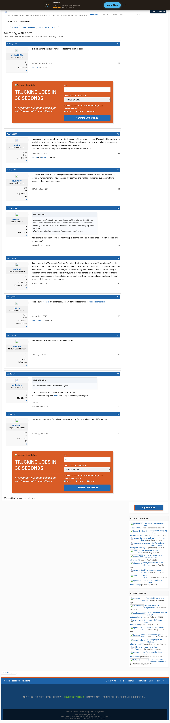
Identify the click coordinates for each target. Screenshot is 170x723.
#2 (118, 134)
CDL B (80, 112)
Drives (144, 575)
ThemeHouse (100, 718)
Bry (137, 649)
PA (26, 196)
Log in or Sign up (158, 11)
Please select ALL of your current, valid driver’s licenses (83, 107)
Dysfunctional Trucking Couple (152, 627)
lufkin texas (22, 362)
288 (25, 188)
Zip (65, 85)
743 (25, 276)
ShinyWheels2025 (137, 644)
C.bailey (143, 540)
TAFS (56, 395)
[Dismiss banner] (125, 5)
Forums (94, 14)
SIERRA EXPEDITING (152, 605)
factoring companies (96, 302)
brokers (46, 302)
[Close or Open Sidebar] (159, 27)
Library (57, 697)
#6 (118, 297)
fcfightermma (149, 608)
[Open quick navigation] (162, 27)
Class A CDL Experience (75, 95)
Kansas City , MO (20, 285)
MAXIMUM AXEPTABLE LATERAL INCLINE (153, 557)
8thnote (35, 157)
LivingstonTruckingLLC (139, 548)
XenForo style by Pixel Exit (85, 715)
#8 (118, 374)
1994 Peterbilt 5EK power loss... (153, 598)
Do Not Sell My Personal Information (124, 697)
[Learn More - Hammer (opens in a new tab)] (85, 5)
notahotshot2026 (136, 617)
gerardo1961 (135, 528)
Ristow (17, 308)
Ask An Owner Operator (24, 37)
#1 (118, 44)
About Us (28, 697)
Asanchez (145, 600)
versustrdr (17, 219)
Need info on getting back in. (152, 570)
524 (25, 354)
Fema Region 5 (21, 324)
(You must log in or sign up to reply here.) (19, 498)
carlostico (17, 385)
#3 (118, 170)
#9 (118, 414)
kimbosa (35, 67)
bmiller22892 (47, 37)
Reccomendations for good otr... (153, 635)
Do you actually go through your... (152, 538)
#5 (118, 258)
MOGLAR (17, 269)
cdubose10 (147, 565)
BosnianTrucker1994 (138, 535)
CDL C (92, 112)
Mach (140, 553)
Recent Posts (25, 21)
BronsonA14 (135, 657)
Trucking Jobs (109, 14)
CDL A (68, 112)
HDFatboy (17, 181)
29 (26, 227)
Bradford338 (135, 624)
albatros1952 (135, 560)
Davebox (144, 637)
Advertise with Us (74, 697)
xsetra (17, 145)
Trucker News (43, 697)
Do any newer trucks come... (153, 563)
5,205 (25, 152)
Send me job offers (87, 117)
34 (26, 62)
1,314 (25, 315)
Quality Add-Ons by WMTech (85, 716)
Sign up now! (148, 507)
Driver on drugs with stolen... (147, 647)
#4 (118, 208)
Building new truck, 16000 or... (149, 550)
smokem (144, 572)
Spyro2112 (146, 577)
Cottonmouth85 (37, 320)
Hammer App (93, 697)
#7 (118, 335)
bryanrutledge (135, 585)
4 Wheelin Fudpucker (158, 662)
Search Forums (11, 21)
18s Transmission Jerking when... (158, 544)
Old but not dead (156, 659)
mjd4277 (144, 630)
